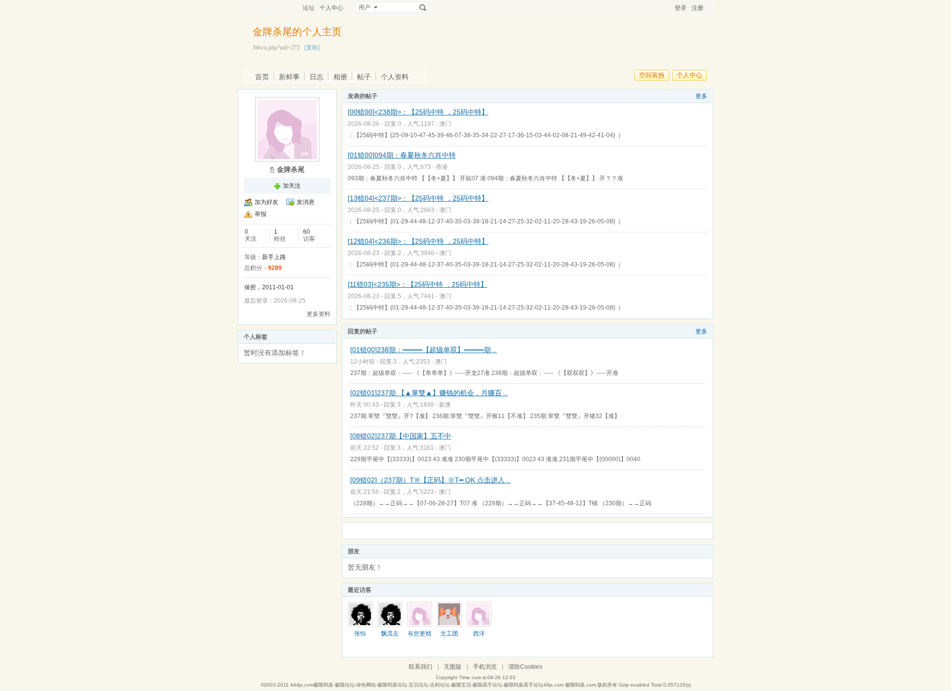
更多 (701, 96)
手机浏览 (485, 666)
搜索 (423, 7)
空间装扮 (652, 75)
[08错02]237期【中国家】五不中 (400, 436)
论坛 (309, 8)
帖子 (364, 77)
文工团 (449, 633)
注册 (697, 8)
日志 (316, 77)
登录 (681, 8)
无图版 (453, 666)
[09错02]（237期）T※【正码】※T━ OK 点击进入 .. (430, 480)
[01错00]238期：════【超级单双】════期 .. (423, 350)
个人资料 (395, 77)
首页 (262, 77)
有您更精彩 (419, 637)
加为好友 (266, 202)
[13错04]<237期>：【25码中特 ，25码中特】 (418, 198)
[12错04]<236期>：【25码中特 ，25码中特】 (418, 241)
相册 (340, 77)
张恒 (360, 633)
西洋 (479, 633)
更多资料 (318, 314)
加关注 (292, 185)
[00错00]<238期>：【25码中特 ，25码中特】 (418, 112)
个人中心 (331, 8)
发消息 (306, 202)
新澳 (445, 404)
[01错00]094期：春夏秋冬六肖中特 (402, 155)
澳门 (445, 123)
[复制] (312, 47)
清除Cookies (525, 666)
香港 (442, 166)
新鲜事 (289, 77)
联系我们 (420, 666)
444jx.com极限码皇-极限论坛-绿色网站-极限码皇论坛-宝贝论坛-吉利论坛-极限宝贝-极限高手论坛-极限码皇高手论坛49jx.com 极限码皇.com (443, 685)
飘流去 (390, 633)
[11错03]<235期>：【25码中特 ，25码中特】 (417, 284)
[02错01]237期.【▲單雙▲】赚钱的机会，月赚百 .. (429, 393)
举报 (260, 214)
